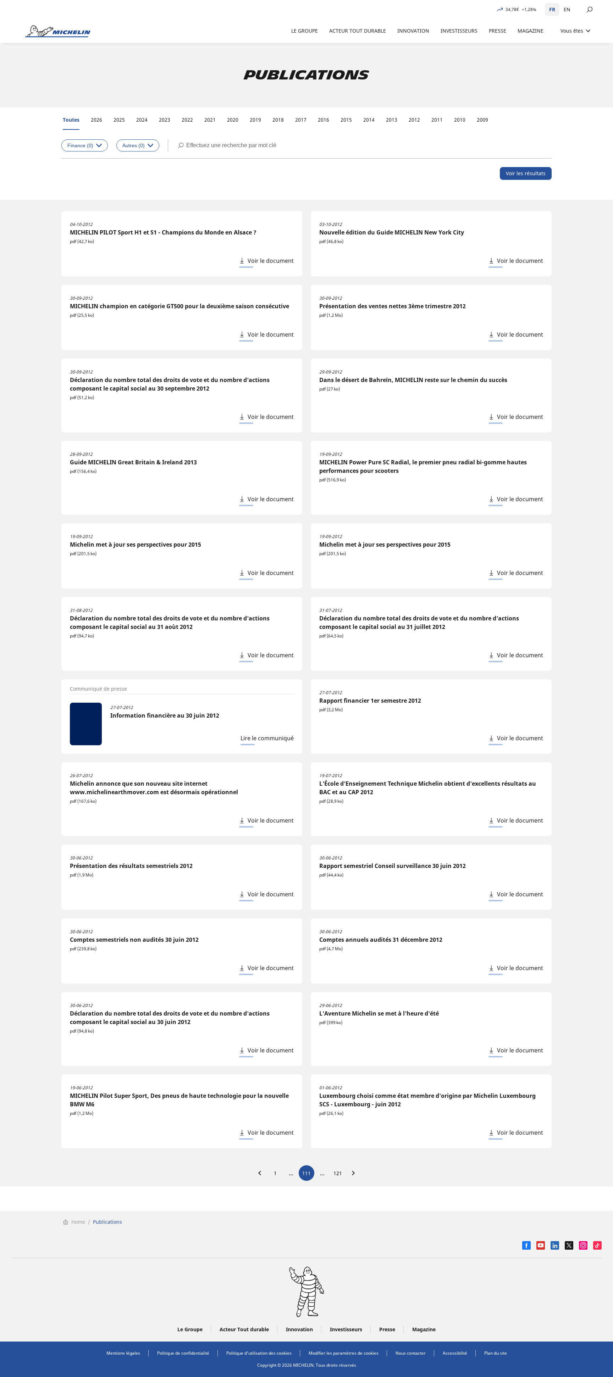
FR (552, 9)
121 (337, 1173)
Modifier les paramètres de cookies (344, 1353)
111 (306, 1173)
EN (567, 9)
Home (78, 1221)
